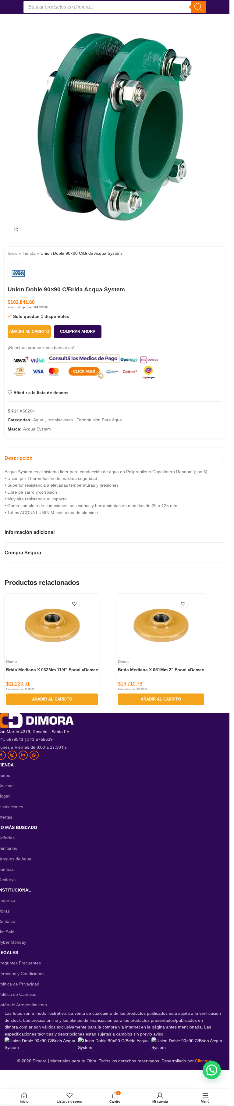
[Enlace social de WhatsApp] (34, 755)
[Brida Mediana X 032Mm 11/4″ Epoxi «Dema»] (52, 626)
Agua (38, 419)
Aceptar (137, 1095)
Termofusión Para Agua (99, 419)
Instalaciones (60, 419)
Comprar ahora (77, 331)
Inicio (13, 253)
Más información (96, 1095)
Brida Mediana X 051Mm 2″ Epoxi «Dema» (161, 669)
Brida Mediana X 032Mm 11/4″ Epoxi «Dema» (52, 669)
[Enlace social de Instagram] (12, 755)
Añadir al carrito (29, 331)
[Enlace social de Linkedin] (23, 755)
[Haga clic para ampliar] (16, 229)
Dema (11, 661)
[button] (52, 699)
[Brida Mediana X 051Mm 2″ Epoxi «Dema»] (160, 626)
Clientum (203, 1060)
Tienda (29, 253)
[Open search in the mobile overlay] (114, 7)
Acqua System (37, 429)
